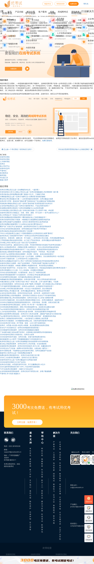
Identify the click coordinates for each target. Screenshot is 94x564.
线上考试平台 (5, 166)
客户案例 (42, 12)
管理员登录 (61, 4)
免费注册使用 (47, 141)
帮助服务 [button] (75, 12)
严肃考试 (3, 171)
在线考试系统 (5, 157)
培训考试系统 (5, 159)
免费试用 (73, 4)
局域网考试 (63, 12)
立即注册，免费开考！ (27, 422)
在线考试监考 (5, 168)
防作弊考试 (4, 173)
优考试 (2, 164)
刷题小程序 (4, 180)
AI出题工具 (4, 178)
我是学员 (47, 4)
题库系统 (3, 175)
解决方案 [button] (31, 12)
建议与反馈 (42, 506)
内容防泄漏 (60, 488)
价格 (52, 12)
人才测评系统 (5, 161)
